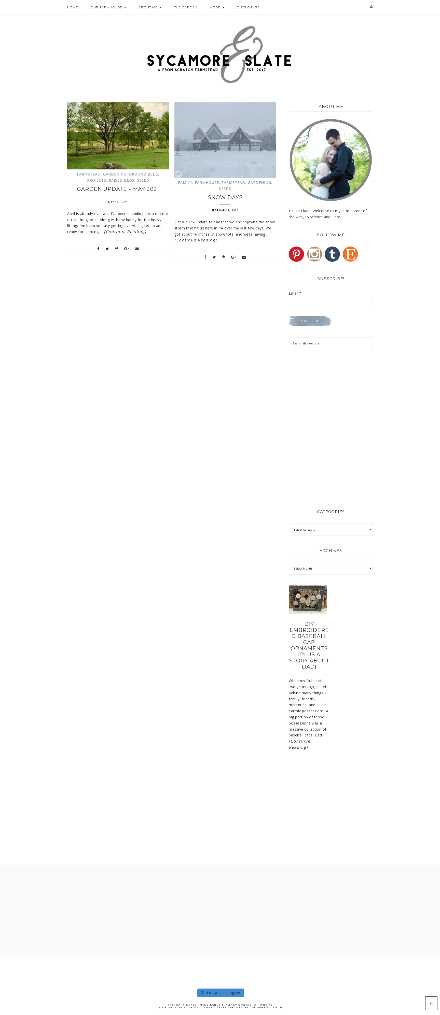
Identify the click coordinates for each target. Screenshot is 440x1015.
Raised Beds (121, 180)
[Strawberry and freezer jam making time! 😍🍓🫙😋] (110, 972)
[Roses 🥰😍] (66, 972)
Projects (96, 180)
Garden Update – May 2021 (118, 189)
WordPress (260, 1007)
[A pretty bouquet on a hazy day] (22, 972)
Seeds (143, 180)
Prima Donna (199, 1007)
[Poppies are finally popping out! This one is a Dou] (330, 972)
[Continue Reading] (125, 231)
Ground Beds (143, 174)
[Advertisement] (331, 391)
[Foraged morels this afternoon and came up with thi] (418, 972)
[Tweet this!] (107, 248)
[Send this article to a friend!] (137, 248)
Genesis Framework (233, 1007)
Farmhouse (207, 182)
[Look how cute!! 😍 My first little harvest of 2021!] (374, 972)
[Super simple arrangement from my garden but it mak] (242, 972)
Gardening (115, 174)
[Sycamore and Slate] (220, 54)
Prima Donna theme (215, 1005)
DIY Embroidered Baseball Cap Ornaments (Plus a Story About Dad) (309, 645)
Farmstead (89, 174)
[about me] (331, 160)
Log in (277, 1007)
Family (185, 182)
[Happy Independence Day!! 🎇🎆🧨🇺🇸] (286, 972)
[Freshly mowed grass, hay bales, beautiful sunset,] (198, 972)
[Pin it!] (117, 248)
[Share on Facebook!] (98, 248)
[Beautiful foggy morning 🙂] (154, 972)
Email (295, 293)
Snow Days (225, 197)
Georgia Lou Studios (255, 1005)
